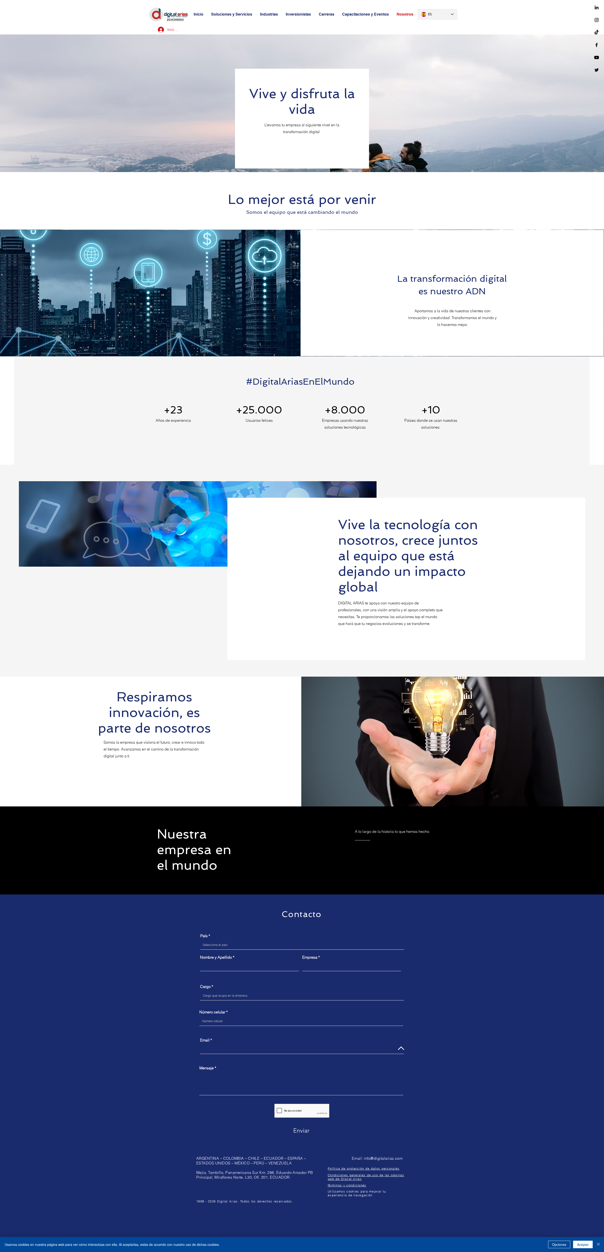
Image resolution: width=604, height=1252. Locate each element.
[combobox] (302, 945)
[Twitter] (596, 70)
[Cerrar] (598, 1244)
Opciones (559, 1244)
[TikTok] (596, 32)
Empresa (309, 957)
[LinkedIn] (596, 7)
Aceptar (583, 1244)
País (204, 936)
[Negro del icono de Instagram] (596, 20)
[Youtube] (596, 57)
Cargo (205, 986)
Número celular (212, 1012)
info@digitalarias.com (383, 1158)
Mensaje (206, 1068)
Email (205, 1040)
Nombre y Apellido (216, 957)
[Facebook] (596, 45)
